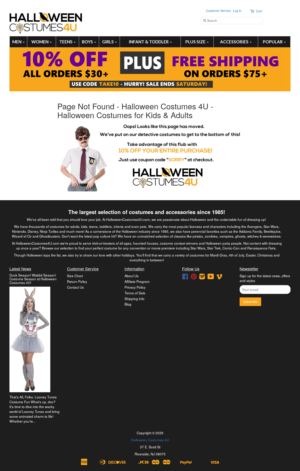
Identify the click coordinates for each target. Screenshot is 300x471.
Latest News (20, 268)
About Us (132, 275)
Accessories (234, 41)
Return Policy (77, 281)
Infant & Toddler (149, 41)
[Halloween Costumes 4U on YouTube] (211, 277)
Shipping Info (135, 298)
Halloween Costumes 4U (150, 439)
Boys (88, 41)
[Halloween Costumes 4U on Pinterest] (194, 277)
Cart (259, 11)
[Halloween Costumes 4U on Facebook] (185, 277)
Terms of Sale (135, 292)
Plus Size (195, 41)
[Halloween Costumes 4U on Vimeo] (219, 277)
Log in (237, 10)
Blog (128, 304)
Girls (108, 41)
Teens (66, 41)
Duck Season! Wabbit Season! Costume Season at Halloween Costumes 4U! (33, 279)
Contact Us (75, 287)
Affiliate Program (137, 281)
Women (40, 41)
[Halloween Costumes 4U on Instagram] (202, 277)
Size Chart (75, 275)
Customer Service (218, 10)
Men (17, 41)
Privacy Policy (135, 287)
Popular (273, 41)
